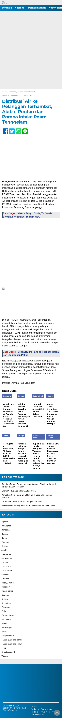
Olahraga (5, 607)
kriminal (5, 575)
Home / (5, 92)
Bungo (4, 538)
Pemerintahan (37, 7)
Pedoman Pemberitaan (42, 709)
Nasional (20, 7)
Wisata (4, 656)
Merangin (5, 587)
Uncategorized (8, 652)
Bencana (12, 92)
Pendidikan (6, 619)
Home (34, 706)
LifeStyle (5, 579)
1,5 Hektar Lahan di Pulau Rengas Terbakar (21, 501)
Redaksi (34, 712)
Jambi (4, 550)
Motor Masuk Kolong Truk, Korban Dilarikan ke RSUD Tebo (28, 506)
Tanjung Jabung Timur (11, 644)
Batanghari (6, 526)
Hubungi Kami (37, 715)
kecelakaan (6, 558)
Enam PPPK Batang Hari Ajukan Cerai (18, 491)
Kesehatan (6, 566)
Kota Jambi (6, 570)
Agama (4, 522)
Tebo (3, 648)
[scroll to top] (57, 713)
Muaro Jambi (23, 92)
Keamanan (6, 554)
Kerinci (4, 562)
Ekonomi (5, 542)
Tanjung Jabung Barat (11, 640)
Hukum (4, 546)
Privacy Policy (47, 712)
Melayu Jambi (7, 583)
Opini (3, 611)
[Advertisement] (31, 56)
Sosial (32, 92)
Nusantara (6, 603)
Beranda (6, 7)
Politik (4, 623)
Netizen (4, 599)
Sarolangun (6, 627)
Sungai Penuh (7, 635)
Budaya (4, 534)
